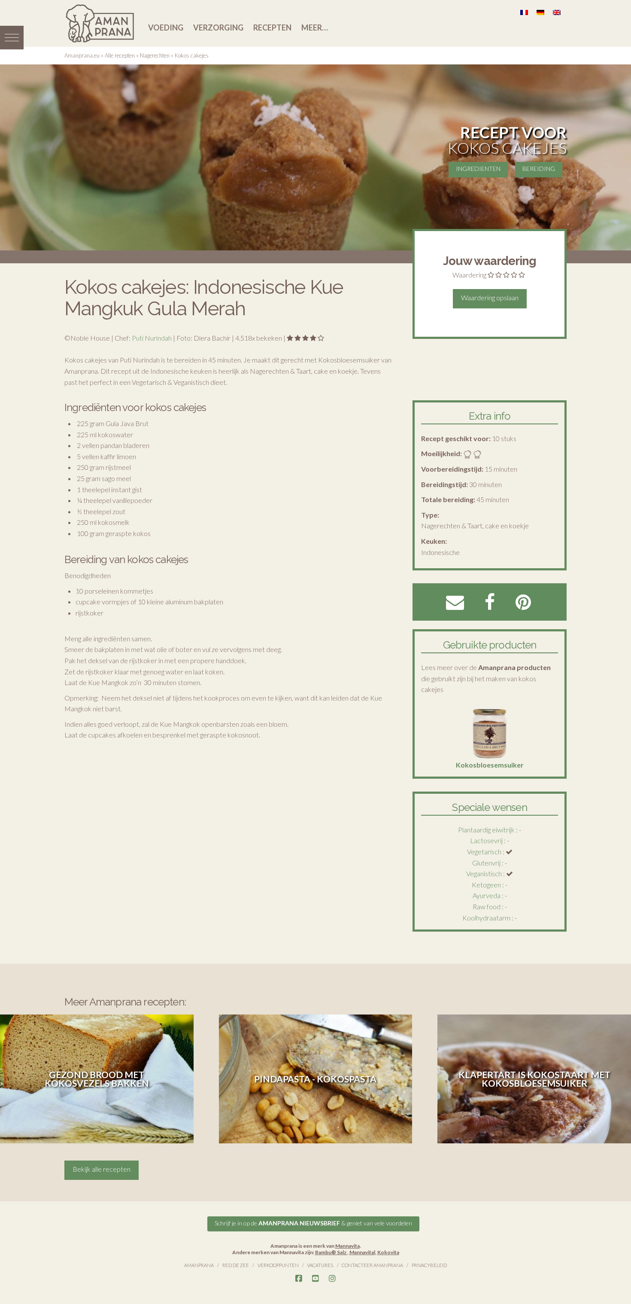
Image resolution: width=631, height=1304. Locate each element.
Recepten (272, 27)
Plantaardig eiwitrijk (486, 830)
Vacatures (320, 1265)
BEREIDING (538, 168)
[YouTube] (315, 1279)
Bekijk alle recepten (101, 1169)
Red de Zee (235, 1265)
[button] (12, 37)
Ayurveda (487, 895)
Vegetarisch (484, 851)
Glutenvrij (486, 863)
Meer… (314, 27)
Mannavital (362, 1252)
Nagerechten (155, 55)
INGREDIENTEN (478, 168)
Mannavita (347, 1246)
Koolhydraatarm (486, 918)
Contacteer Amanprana (372, 1265)
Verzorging (218, 27)
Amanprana (199, 1265)
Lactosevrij (486, 840)
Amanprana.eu (82, 55)
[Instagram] (332, 1279)
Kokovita (388, 1252)
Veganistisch (484, 873)
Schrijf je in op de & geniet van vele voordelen (313, 1223)
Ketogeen (486, 885)
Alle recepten (120, 55)
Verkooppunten (278, 1265)
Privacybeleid (429, 1265)
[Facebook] (298, 1279)
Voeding (165, 27)
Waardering (469, 275)
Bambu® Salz (331, 1252)
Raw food (487, 906)
